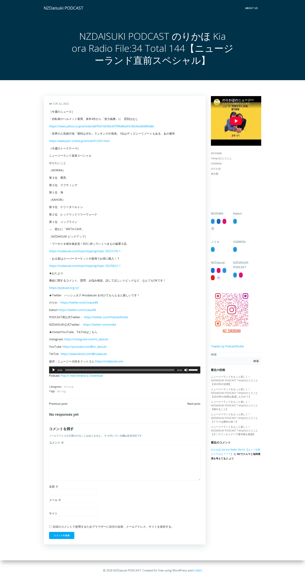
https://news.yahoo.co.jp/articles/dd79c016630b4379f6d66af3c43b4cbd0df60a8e (101, 126)
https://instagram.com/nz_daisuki (86, 339)
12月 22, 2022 (61, 103)
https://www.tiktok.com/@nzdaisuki (84, 354)
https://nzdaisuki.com (109, 361)
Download (96, 376)
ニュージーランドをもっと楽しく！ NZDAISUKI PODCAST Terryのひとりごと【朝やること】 (234, 405)
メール (55, 500)
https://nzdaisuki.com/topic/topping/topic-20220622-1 (85, 266)
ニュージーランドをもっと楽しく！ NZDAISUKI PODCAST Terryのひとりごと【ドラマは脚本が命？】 (234, 418)
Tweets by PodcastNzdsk (227, 346)
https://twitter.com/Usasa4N (79, 302)
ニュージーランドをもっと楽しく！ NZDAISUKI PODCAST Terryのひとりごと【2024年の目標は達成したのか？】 (234, 392)
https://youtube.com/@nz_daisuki (84, 347)
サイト (53, 513)
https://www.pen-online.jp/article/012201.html (79, 141)
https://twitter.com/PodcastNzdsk (106, 317)
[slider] (194, 369)
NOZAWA (216, 153)
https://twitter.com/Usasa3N (77, 310)
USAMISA (216, 163)
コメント (56, 442)
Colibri (197, 570)
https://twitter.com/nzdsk (99, 325)
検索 (214, 354)
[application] (124, 370)
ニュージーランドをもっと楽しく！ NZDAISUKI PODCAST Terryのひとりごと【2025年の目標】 (234, 380)
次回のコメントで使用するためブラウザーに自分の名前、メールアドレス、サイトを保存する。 (113, 527)
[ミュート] (186, 370)
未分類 (214, 173)
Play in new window (73, 376)
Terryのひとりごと (221, 158)
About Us (251, 8)
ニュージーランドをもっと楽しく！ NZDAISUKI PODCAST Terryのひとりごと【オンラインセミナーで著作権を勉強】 (234, 430)
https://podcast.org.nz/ (64, 288)
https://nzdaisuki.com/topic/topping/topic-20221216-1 (85, 251)
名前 (53, 486)
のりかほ (69, 386)
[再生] (53, 370)
